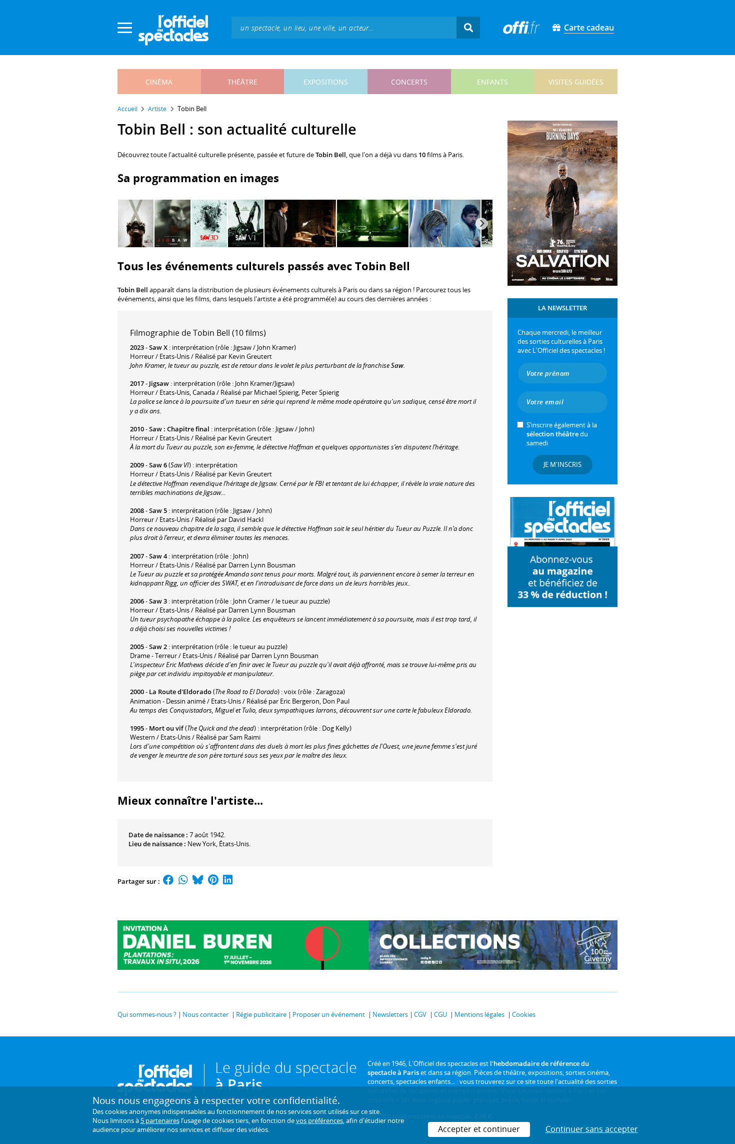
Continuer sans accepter (592, 1128)
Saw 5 (158, 510)
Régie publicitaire (261, 1014)
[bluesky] (198, 881)
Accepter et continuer (479, 1128)
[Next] (482, 224)
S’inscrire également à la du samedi (561, 433)
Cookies (524, 1014)
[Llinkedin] (228, 881)
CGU (440, 1014)
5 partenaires (160, 1120)
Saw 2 (158, 646)
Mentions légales (479, 1014)
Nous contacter (205, 1014)
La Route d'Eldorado (180, 691)
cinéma (159, 82)
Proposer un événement (328, 1014)
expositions (326, 82)
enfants (492, 82)
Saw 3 (158, 601)
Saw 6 (158, 464)
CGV (420, 1014)
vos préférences (319, 1120)
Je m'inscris (563, 464)
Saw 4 (158, 555)
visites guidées (576, 82)
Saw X (158, 347)
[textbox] (344, 27)
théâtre (243, 82)
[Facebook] (169, 881)
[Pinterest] (213, 881)
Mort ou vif (166, 728)
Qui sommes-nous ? (147, 1014)
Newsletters (390, 1014)
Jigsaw (159, 383)
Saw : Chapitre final (179, 428)
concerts (409, 82)
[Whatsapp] (183, 881)
